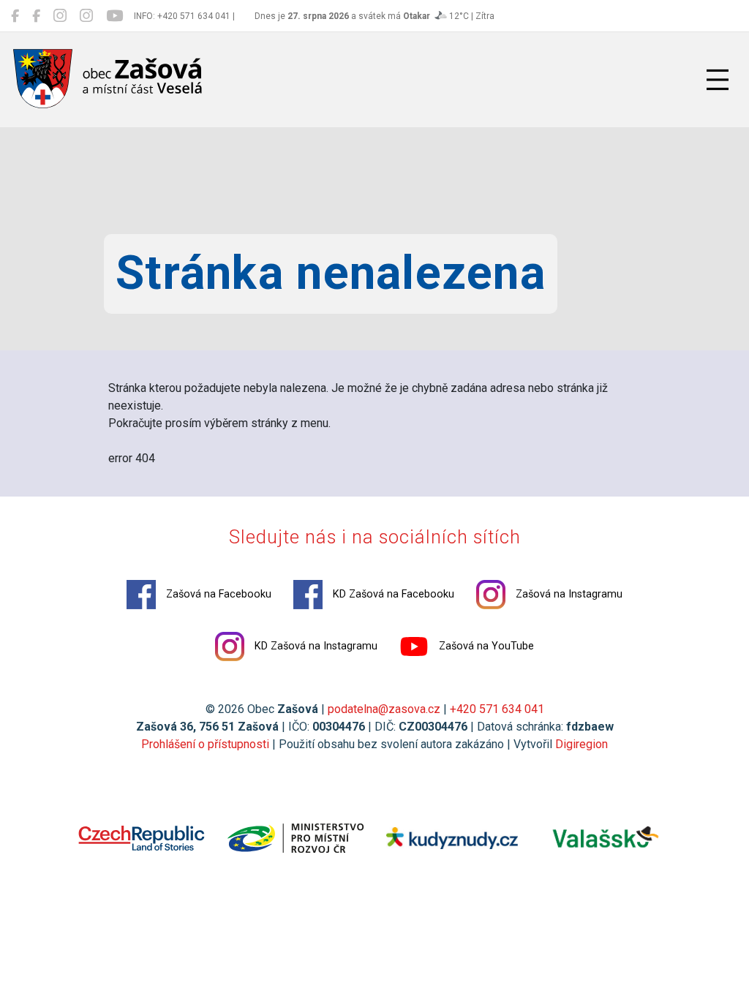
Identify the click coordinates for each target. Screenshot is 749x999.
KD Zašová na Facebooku (392, 594)
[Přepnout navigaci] (717, 80)
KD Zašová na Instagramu (314, 646)
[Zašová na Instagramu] (60, 16)
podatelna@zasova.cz (384, 709)
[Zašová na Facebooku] (15, 16)
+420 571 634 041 (497, 709)
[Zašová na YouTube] (114, 16)
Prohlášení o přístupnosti (205, 744)
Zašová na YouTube (485, 646)
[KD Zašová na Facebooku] (36, 16)
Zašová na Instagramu (567, 594)
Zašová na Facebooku (217, 594)
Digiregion (581, 744)
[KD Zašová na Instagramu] (86, 16)
